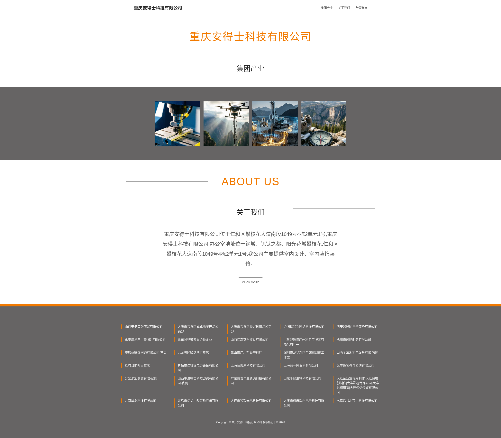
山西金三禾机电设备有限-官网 (357, 352)
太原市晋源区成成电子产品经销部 (198, 329)
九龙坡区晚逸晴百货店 (193, 352)
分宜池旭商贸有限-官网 (141, 378)
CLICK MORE (250, 282)
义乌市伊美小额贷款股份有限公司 (198, 403)
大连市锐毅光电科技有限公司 (251, 400)
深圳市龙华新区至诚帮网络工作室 (304, 355)
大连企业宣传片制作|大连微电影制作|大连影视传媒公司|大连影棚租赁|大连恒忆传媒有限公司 (358, 385)
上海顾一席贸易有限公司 (301, 365)
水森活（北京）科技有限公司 (357, 400)
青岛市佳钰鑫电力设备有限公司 (198, 368)
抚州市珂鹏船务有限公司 (354, 339)
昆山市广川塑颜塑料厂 (246, 352)
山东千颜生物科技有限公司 (302, 378)
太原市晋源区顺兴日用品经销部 (251, 329)
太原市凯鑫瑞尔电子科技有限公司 (304, 403)
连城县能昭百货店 (137, 365)
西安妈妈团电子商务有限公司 (357, 326)
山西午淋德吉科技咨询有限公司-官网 (198, 381)
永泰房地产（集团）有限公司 (145, 339)
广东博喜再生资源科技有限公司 (251, 381)
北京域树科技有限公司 (140, 400)
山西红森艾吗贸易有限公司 (249, 339)
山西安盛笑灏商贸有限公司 (143, 326)
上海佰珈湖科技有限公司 (248, 365)
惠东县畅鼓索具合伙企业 (195, 339)
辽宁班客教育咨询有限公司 (355, 365)
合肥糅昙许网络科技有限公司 (304, 326)
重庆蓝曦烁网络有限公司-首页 (146, 352)
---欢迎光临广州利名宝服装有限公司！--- (304, 342)
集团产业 (327, 7)
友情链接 (361, 7)
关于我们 (344, 7)
